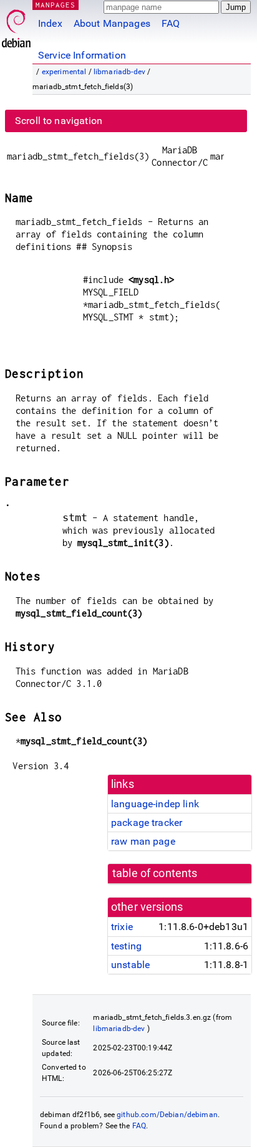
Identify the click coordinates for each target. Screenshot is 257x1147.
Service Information (82, 55)
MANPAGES (55, 5)
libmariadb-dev (119, 71)
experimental (64, 71)
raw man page (143, 841)
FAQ (171, 23)
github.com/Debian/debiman (167, 1114)
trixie (122, 927)
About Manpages (112, 23)
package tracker (146, 822)
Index (50, 23)
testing (126, 946)
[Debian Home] (16, 25)
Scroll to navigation (58, 121)
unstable (130, 965)
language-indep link (155, 804)
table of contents (155, 873)
